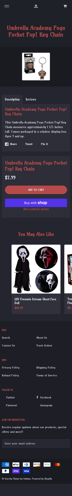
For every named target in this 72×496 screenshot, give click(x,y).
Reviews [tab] (31, 99)
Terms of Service (46, 375)
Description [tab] (12, 99)
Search (6, 337)
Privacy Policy (10, 367)
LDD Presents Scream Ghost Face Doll (35, 301)
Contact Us (8, 345)
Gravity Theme (12, 478)
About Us (41, 337)
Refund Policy (10, 375)
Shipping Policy (45, 367)
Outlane (27, 478)
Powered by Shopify (42, 478)
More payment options (36, 208)
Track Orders (44, 345)
